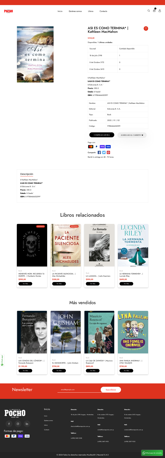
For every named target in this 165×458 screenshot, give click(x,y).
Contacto (103, 11)
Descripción (26, 174)
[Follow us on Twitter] (104, 153)
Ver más (25, 284)
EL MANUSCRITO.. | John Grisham (65, 363)
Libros (90, 11)
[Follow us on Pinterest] (108, 153)
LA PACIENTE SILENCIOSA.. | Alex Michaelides (63, 274)
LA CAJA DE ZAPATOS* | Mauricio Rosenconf (99, 361)
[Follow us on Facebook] (99, 153)
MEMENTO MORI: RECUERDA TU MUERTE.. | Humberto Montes (31, 274)
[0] (154, 11)
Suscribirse (111, 389)
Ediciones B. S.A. (114, 109)
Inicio (60, 11)
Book (109, 114)
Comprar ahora (102, 135)
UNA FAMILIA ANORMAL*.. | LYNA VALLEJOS (131, 361)
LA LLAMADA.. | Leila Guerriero (98, 276)
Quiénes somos (75, 11)
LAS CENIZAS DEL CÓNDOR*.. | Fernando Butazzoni (31, 361)
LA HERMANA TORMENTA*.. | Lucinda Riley (131, 274)
